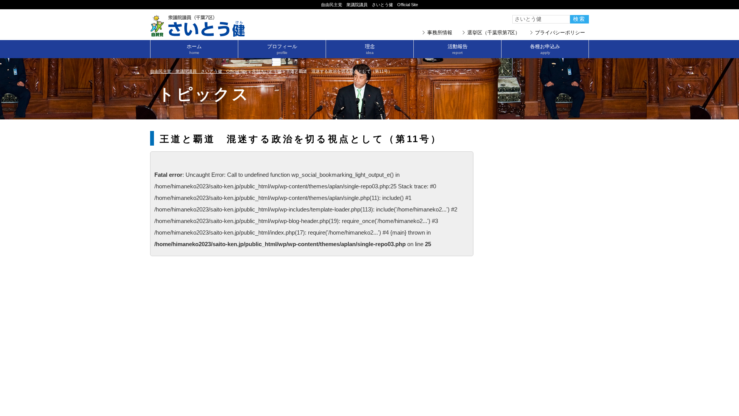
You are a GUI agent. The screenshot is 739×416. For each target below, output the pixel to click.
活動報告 (458, 49)
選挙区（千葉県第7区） (493, 32)
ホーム (194, 49)
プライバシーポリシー (560, 32)
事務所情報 (439, 32)
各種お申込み (545, 49)
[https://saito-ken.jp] (198, 34)
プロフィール (282, 49)
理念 (370, 49)
